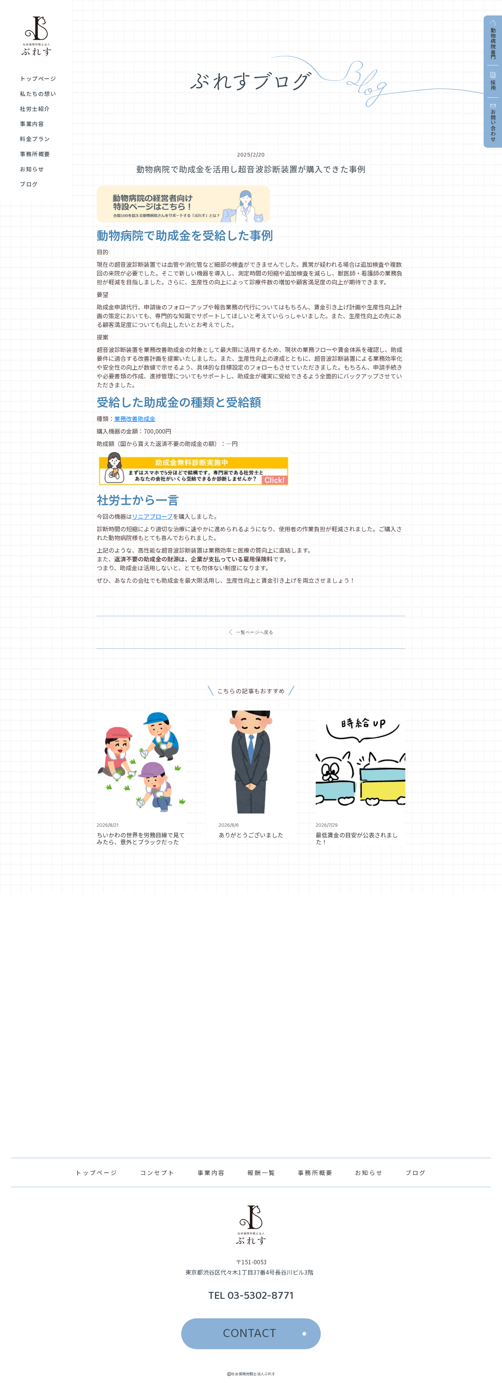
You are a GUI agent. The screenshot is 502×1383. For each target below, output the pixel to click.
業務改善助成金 (134, 418)
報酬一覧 (261, 1172)
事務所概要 (315, 1172)
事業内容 (211, 1172)
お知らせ (369, 1172)
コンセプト (157, 1172)
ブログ (416, 1172)
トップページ (96, 1172)
